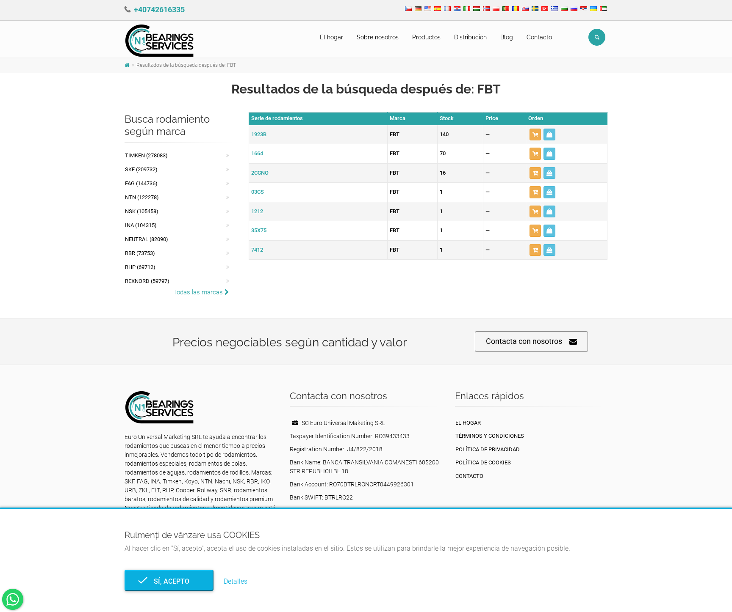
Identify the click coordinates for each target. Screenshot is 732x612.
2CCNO (260, 173)
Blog (506, 37)
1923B (258, 134)
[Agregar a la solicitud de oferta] (535, 135)
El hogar (331, 37)
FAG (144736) (141, 183)
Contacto (539, 37)
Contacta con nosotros (524, 341)
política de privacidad (487, 449)
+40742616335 (159, 9)
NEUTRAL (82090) (146, 239)
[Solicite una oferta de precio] (549, 135)
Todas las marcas (199, 292)
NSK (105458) (141, 211)
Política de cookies (483, 462)
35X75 (258, 230)
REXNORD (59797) (147, 281)
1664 (257, 153)
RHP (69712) (140, 267)
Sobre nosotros (378, 37)
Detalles (235, 581)
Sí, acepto (169, 581)
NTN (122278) (142, 197)
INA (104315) (141, 225)
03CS (257, 192)
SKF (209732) (141, 169)
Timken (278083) (146, 155)
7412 (257, 250)
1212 (257, 211)
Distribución (470, 37)
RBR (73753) (140, 253)
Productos (426, 37)
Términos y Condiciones (489, 436)
